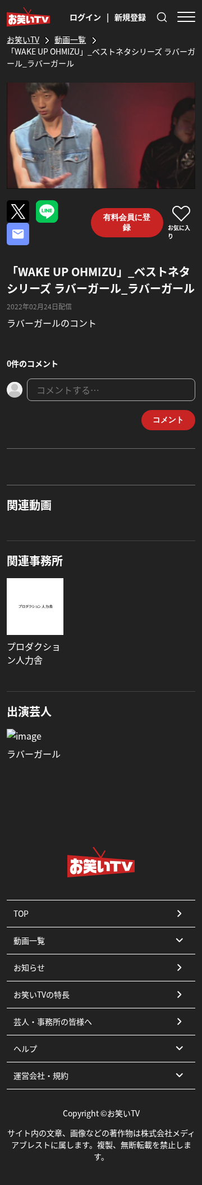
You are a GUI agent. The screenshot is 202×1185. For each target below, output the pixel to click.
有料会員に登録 (126, 222)
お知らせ (29, 967)
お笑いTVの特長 (41, 994)
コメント (168, 419)
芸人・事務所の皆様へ (52, 1021)
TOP (21, 913)
